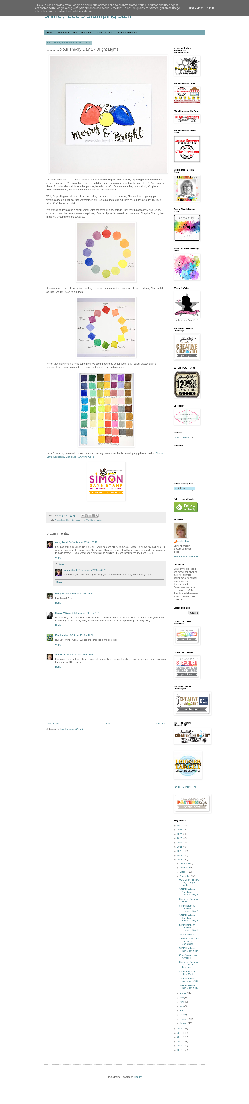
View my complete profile (186, 556)
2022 (180, 842)
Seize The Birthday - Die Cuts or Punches (189, 965)
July (182, 997)
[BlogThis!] (86, 516)
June (182, 1002)
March (183, 1014)
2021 (180, 847)
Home (50, 32)
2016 (180, 1033)
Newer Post (53, 723)
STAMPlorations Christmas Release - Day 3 (188, 908)
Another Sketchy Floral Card (187, 972)
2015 (180, 1037)
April (182, 1010)
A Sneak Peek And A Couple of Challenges (189, 941)
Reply (58, 557)
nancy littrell (61, 542)
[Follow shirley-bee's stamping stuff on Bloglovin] (184, 490)
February (184, 1019)
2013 (180, 1045)
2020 (180, 851)
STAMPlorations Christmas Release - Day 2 (188, 918)
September (185, 876)
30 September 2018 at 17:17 (86, 613)
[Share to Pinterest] (97, 516)
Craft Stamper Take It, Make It (188, 956)
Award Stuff (63, 32)
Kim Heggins (62, 635)
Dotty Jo (59, 593)
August (183, 993)
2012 (180, 1050)
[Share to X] (90, 516)
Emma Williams (63, 613)
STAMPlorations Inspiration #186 (188, 979)
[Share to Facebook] (93, 516)
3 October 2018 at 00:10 (84, 654)
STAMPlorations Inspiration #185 (188, 986)
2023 (180, 838)
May (182, 1006)
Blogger (138, 1077)
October (184, 872)
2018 (180, 859)
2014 (180, 1041)
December (185, 863)
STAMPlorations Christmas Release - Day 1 (188, 928)
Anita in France (63, 654)
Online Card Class (63, 520)
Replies (62, 564)
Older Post (160, 723)
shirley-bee (183, 541)
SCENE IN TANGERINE (185, 787)
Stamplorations (78, 520)
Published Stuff (104, 32)
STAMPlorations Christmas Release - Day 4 (188, 892)
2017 (180, 1028)
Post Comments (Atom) (71, 729)
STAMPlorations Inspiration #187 (188, 949)
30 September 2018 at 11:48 (79, 593)
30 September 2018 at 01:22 (83, 542)
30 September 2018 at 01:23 (92, 570)
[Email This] (83, 516)
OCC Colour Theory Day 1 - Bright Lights (189, 882)
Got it (211, 8)
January (184, 1023)
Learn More (196, 8)
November (185, 867)
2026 (180, 825)
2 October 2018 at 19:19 (82, 635)
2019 (180, 855)
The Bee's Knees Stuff (127, 32)
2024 (180, 834)
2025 (180, 829)
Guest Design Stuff (82, 32)
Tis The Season (187, 934)
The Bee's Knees (94, 520)
